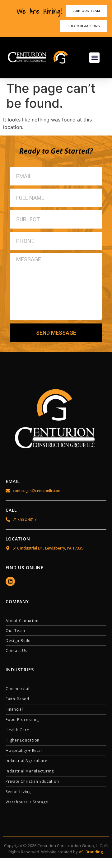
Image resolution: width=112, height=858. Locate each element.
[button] (94, 57)
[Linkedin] (10, 581)
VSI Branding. (91, 852)
